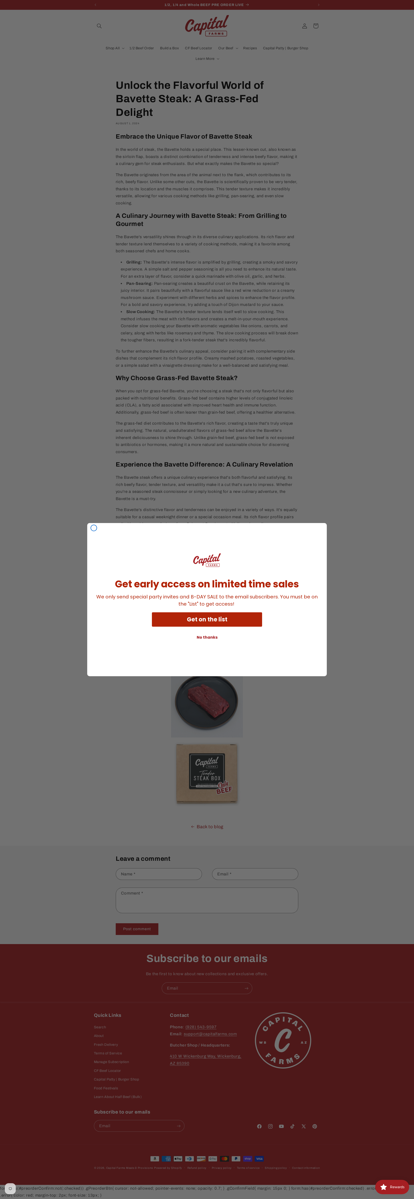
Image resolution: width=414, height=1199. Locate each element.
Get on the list (207, 619)
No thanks (207, 637)
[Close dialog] (94, 528)
